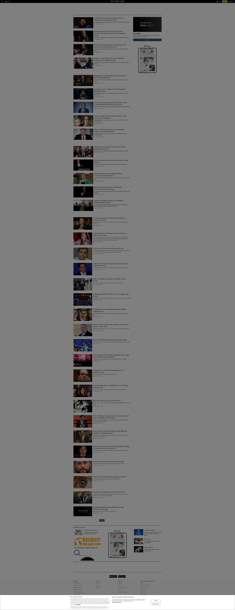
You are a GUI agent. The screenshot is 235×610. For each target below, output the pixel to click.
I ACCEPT (155, 600)
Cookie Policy (78, 604)
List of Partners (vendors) (116, 602)
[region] (117, 602)
